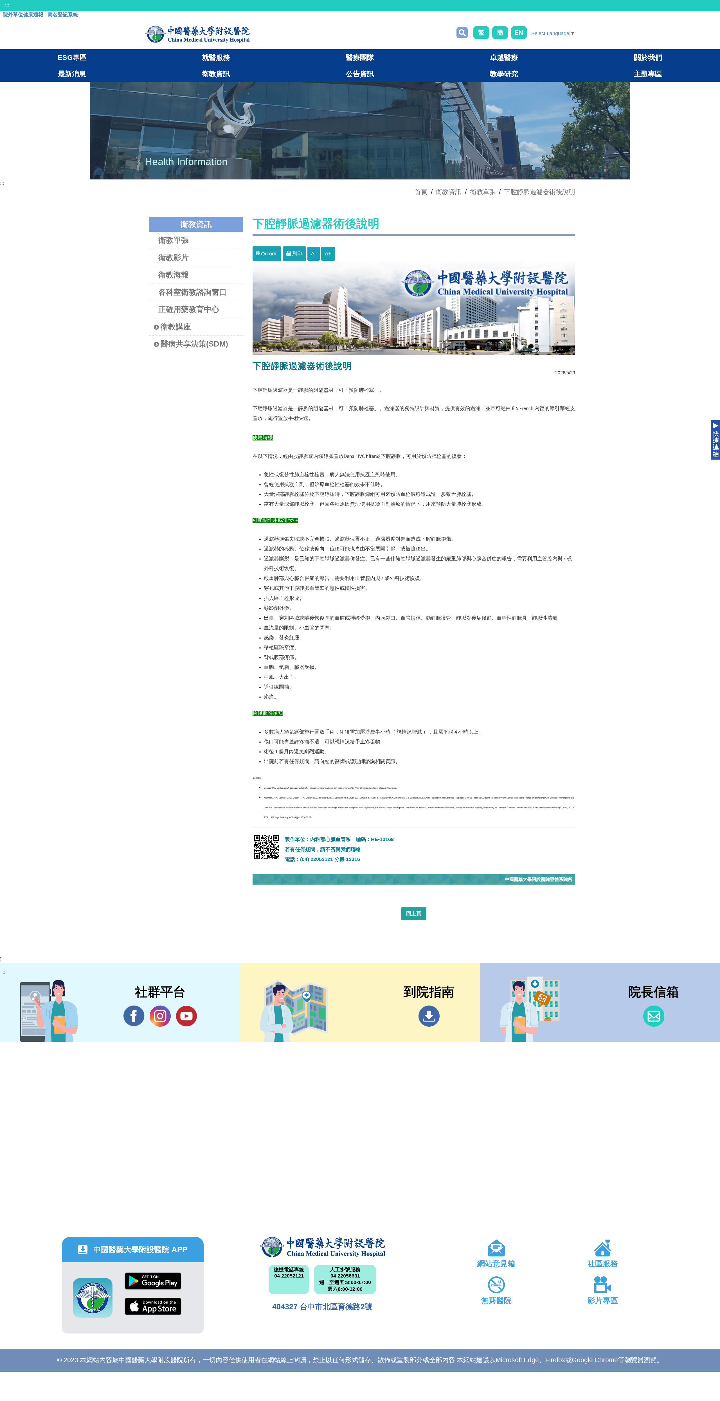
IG (160, 1016)
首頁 (421, 191)
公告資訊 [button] (360, 74)
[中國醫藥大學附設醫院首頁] (197, 34)
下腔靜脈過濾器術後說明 (539, 191)
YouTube (186, 1016)
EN (518, 32)
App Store (153, 1310)
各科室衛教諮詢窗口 (192, 292)
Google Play (153, 1285)
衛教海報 (173, 275)
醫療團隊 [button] (360, 57)
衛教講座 (176, 327)
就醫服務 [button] (216, 57)
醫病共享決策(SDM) (194, 344)
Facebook (134, 1016)
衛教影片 (173, 257)
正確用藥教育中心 (188, 309)
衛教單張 (483, 191)
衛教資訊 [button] (216, 74)
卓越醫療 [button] (504, 57)
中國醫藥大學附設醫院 (322, 1247)
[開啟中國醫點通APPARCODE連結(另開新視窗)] (92, 1298)
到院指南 (429, 1016)
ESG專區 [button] (72, 57)
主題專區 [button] (648, 74)
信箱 (653, 1016)
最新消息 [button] (72, 74)
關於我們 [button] (648, 57)
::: (7, 5)
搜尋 (462, 32)
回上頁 (413, 913)
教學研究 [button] (504, 74)
